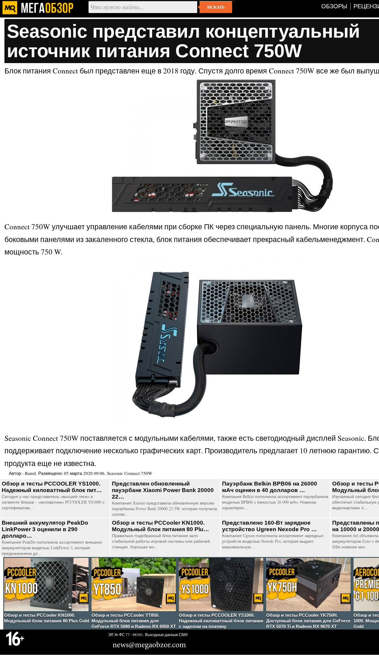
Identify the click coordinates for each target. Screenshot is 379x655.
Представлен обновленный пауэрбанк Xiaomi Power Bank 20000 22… (163, 490)
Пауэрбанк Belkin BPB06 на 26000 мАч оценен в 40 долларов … (269, 487)
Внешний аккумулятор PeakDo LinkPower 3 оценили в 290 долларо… (45, 529)
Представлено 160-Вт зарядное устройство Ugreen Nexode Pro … (269, 526)
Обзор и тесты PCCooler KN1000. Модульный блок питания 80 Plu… (160, 526)
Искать (215, 7)
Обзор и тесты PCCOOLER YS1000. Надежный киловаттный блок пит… (52, 487)
